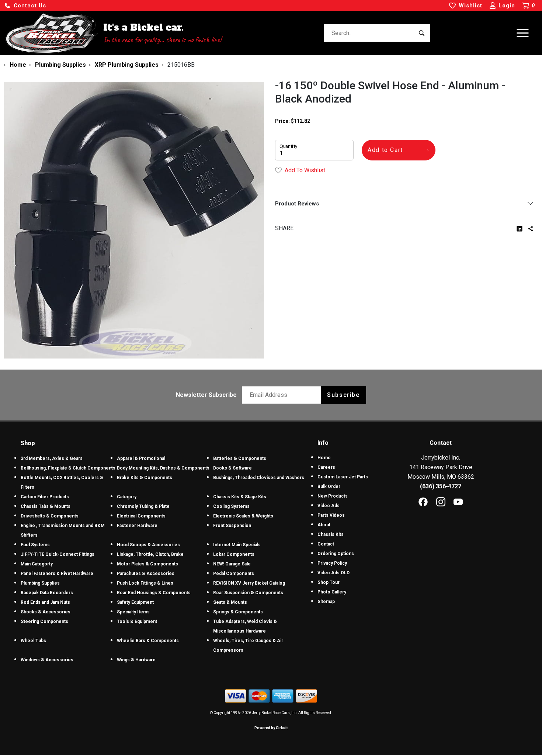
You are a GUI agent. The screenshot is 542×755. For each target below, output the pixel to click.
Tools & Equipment (137, 621)
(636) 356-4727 (440, 486)
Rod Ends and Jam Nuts (45, 602)
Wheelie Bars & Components (148, 640)
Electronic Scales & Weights (243, 516)
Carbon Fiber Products (45, 496)
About (323, 524)
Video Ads (328, 505)
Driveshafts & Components (50, 516)
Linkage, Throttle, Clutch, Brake (150, 554)
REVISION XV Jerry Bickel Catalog (249, 583)
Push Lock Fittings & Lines (145, 583)
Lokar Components (233, 554)
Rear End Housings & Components (154, 592)
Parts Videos (331, 515)
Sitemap (326, 601)
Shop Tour (328, 582)
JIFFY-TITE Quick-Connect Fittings (57, 554)
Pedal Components (233, 573)
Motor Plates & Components (147, 564)
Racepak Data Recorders (47, 592)
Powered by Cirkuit (271, 728)
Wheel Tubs (33, 640)
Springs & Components (238, 611)
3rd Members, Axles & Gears (52, 458)
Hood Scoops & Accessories (148, 544)
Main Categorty (37, 564)
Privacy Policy (332, 563)
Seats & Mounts (230, 602)
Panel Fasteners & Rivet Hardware (57, 573)
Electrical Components (141, 516)
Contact (325, 544)
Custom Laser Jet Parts (342, 476)
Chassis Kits (330, 534)
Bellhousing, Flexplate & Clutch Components (68, 468)
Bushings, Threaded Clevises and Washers (258, 477)
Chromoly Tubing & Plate (143, 506)
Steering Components (44, 621)
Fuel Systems (35, 544)
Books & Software (232, 468)
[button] (25, 5)
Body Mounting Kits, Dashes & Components (163, 468)
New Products (332, 496)
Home (324, 457)
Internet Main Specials (237, 544)
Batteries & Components (239, 458)
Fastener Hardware (137, 525)
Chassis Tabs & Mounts (45, 506)
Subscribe (343, 394)
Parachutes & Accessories (145, 573)
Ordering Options (335, 553)
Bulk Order (328, 486)
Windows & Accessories (47, 659)
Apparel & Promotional (141, 458)
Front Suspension (232, 525)
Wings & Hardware (136, 659)
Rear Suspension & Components (248, 592)
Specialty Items (133, 611)
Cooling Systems (231, 506)
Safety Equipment (135, 602)
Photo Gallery (331, 592)
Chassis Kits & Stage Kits (239, 496)
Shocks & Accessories (45, 611)
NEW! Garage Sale (232, 564)
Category (126, 496)
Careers (326, 467)
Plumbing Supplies (40, 583)
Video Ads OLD (333, 572)
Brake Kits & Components (144, 477)
